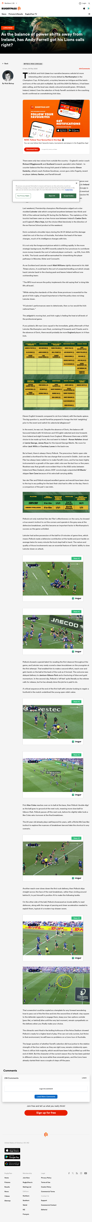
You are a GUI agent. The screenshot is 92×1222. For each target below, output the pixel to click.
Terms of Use (45, 1182)
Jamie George (31, 443)
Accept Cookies (69, 196)
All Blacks (81, 470)
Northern (26, 1196)
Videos (7, 1196)
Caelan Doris (81, 218)
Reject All (52, 196)
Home (6, 1178)
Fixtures (7, 1182)
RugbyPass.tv (28, 1182)
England (71, 332)
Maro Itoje (39, 222)
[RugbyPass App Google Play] (46, 1157)
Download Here (32, 149)
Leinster (33, 211)
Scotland (50, 164)
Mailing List (27, 1187)
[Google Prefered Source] (46, 1164)
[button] (89, 14)
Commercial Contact (48, 1205)
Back (6, 64)
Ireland (86, 184)
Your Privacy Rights (23, 196)
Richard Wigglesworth (32, 164)
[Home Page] (11, 8)
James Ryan (43, 443)
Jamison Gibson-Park (48, 675)
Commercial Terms (48, 1191)
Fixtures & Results (16, 14)
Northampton (71, 77)
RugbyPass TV (31, 14)
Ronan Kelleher (75, 439)
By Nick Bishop (8, 83)
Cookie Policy (46, 1187)
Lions (47, 73)
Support (44, 1200)
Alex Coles (31, 805)
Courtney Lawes (47, 446)
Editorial (44, 1209)
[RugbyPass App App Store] (46, 1150)
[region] (46, 191)
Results (7, 1187)
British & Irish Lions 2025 (33, 64)
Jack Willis (33, 446)
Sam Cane (33, 473)
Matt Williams (59, 265)
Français (26, 1214)
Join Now (26, 1178)
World (25, 1205)
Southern (26, 1200)
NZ (24, 1209)
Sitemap (7, 1201)
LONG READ (7, 28)
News (4, 14)
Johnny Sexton (37, 174)
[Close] (76, 183)
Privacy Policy (46, 1178)
